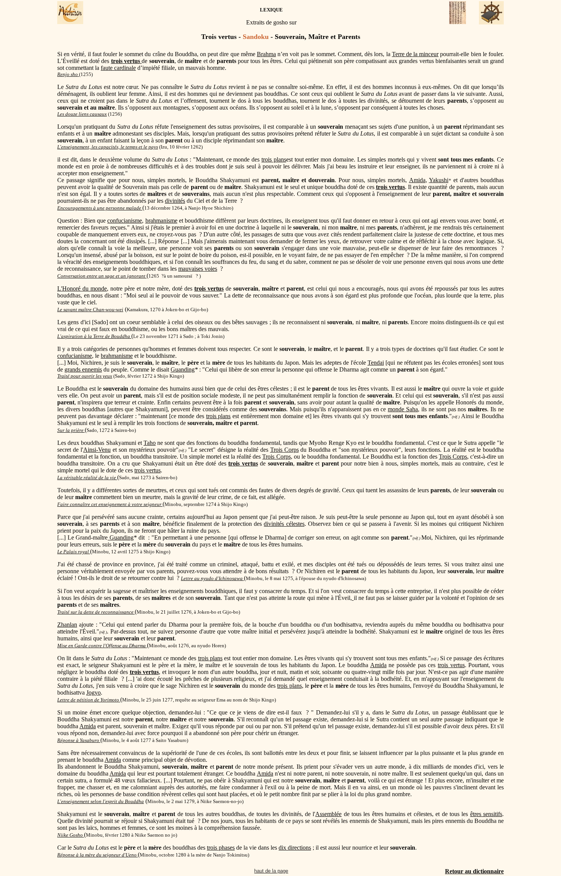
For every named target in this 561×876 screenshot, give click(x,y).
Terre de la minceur (415, 54)
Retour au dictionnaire (474, 871)
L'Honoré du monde (82, 288)
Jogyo (93, 692)
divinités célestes (284, 523)
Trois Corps (284, 449)
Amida (417, 180)
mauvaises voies (197, 268)
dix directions (295, 847)
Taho (149, 443)
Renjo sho (68, 74)
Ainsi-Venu (97, 449)
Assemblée (328, 814)
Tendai (376, 362)
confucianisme (124, 220)
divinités (175, 200)
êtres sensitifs (486, 814)
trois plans (273, 159)
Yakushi (438, 180)
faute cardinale (118, 68)
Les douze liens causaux (82, 114)
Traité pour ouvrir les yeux (84, 376)
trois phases (221, 847)
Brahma (266, 54)
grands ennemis (83, 369)
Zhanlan (67, 624)
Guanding (183, 369)
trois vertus (147, 470)
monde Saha (403, 409)
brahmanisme (161, 220)
